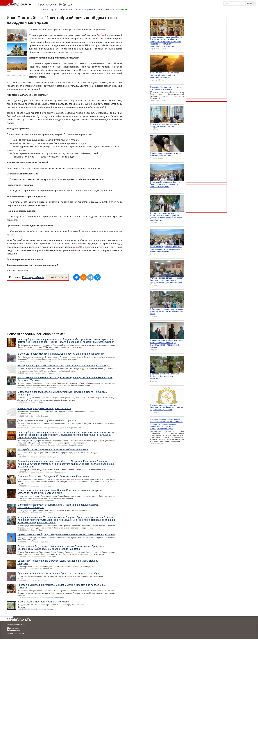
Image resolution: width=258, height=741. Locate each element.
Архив (54, 9)
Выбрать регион (13, 630)
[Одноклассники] (83, 277)
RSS (24, 633)
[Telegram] (90, 277)
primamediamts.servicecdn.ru (17, 75)
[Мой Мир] (97, 277)
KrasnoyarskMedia (33, 277)
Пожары (109, 9)
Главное (43, 9)
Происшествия (93, 9)
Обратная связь (13, 628)
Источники (66, 9)
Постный (101, 35)
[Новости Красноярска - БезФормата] (16, 3)
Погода (78, 9)
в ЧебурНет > (123, 9)
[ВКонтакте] (76, 277)
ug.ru (75, 247)
